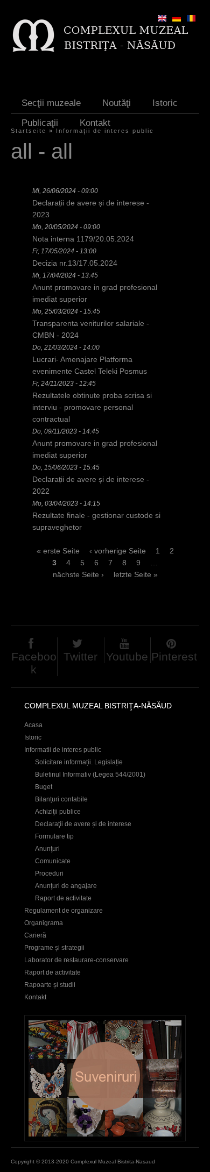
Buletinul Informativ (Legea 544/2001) (90, 774)
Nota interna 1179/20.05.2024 (83, 239)
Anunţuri (47, 849)
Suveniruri (105, 1078)
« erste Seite (58, 550)
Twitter (80, 656)
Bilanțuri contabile (61, 799)
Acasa (33, 725)
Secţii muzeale (51, 103)
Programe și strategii (54, 947)
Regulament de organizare (63, 910)
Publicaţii (40, 123)
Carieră (35, 935)
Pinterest (174, 656)
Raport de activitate (63, 898)
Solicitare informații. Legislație (79, 762)
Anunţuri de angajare (66, 886)
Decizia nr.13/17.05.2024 (74, 263)
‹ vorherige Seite (117, 550)
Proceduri (49, 873)
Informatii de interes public (62, 750)
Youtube (127, 656)
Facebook (34, 663)
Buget (43, 787)
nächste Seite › (78, 574)
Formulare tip (54, 836)
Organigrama (43, 923)
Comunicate (53, 861)
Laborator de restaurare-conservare (76, 960)
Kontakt (95, 123)
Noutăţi (116, 103)
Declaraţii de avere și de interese (83, 824)
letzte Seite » (136, 574)
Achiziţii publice (58, 811)
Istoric (165, 103)
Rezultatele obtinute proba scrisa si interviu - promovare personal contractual (92, 407)
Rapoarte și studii (49, 985)
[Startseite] (100, 35)
